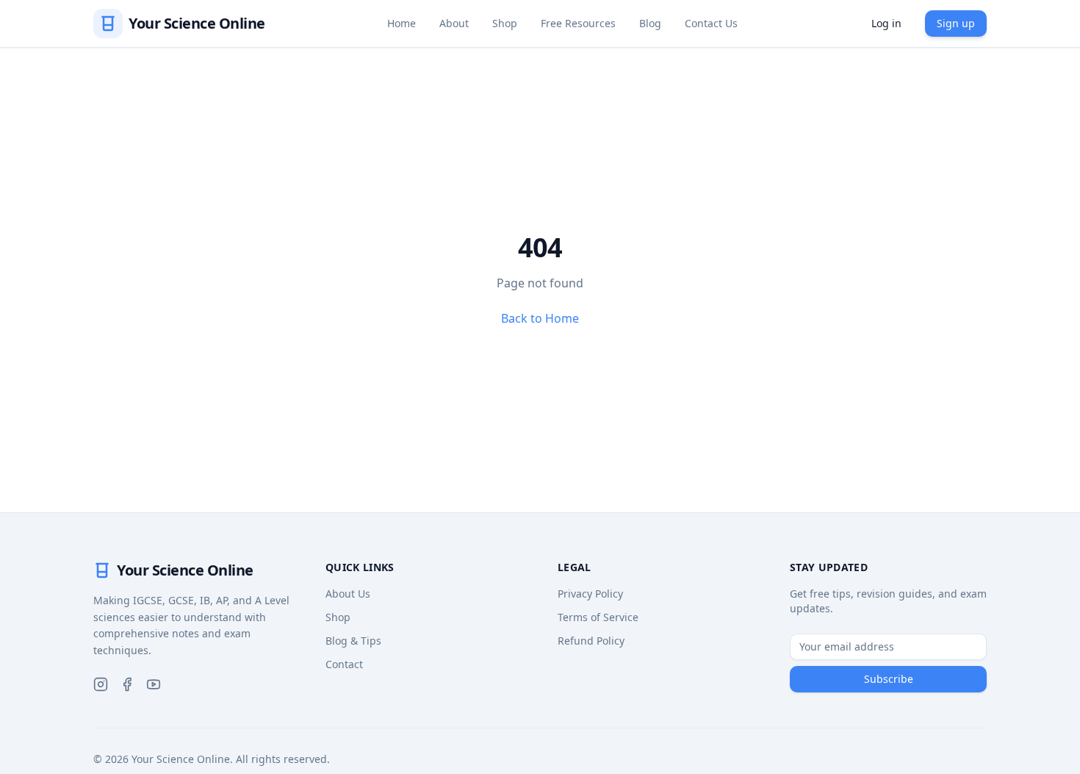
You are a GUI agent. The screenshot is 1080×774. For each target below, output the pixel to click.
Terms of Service (598, 617)
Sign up (956, 23)
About (454, 23)
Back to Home (540, 318)
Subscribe (888, 679)
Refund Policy (591, 641)
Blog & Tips (353, 641)
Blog (650, 23)
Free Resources (578, 23)
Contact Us (711, 23)
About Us (347, 594)
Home (401, 23)
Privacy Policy (590, 594)
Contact (344, 664)
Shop (504, 23)
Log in (886, 23)
